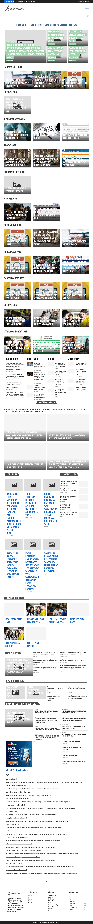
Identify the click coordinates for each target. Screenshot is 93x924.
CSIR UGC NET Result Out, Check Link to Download (60, 365)
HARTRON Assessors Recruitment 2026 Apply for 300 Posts (17, 83)
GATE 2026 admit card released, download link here (39, 396)
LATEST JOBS (77, 16)
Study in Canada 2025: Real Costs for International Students (67, 437)
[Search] (85, 16)
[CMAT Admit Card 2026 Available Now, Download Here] (30, 387)
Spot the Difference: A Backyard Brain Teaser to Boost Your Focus (67, 506)
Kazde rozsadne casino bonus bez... (71, 741)
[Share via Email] (50, 882)
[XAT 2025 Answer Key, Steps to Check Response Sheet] (71, 381)
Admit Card (78, 901)
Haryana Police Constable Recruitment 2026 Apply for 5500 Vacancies (45, 81)
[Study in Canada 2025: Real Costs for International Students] (68, 427)
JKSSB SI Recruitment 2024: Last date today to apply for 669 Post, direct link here (46, 160)
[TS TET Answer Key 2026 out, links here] (71, 364)
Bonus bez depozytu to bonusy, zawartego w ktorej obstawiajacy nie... (73, 727)
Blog (70, 16)
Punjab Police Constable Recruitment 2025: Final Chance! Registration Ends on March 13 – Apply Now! (75, 265)
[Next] (16, 1)
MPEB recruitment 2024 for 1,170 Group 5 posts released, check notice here (45, 213)
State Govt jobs (26, 16)
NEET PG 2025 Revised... (33, 644)
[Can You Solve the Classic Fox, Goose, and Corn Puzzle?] (83, 515)
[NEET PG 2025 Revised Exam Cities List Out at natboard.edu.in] (36, 638)
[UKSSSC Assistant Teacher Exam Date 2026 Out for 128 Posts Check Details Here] (36, 614)
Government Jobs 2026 (17, 769)
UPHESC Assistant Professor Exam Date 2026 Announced (15, 321)
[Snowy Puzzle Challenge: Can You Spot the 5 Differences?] (83, 491)
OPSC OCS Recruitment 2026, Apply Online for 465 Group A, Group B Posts (16, 240)
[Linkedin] (86, 1)
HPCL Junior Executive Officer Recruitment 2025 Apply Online (74, 83)
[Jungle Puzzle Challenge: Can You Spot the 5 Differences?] (83, 484)
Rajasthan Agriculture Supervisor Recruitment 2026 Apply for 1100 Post (46, 294)
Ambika (49, 692)
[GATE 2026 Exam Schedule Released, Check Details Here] (14, 638)
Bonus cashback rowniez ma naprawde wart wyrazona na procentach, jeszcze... (55, 688)
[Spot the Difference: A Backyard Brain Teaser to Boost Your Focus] (83, 506)
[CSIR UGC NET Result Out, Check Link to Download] (51, 364)
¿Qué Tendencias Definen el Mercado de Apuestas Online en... (36, 690)
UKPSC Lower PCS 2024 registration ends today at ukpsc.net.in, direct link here (46, 346)
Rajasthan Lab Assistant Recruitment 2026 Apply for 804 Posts (17, 294)
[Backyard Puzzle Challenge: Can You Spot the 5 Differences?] (83, 498)
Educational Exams (56, 16)
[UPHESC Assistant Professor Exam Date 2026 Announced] (57, 614)
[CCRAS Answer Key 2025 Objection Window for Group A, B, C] (71, 371)
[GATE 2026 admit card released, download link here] (30, 395)
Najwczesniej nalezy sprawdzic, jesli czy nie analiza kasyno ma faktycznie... (76, 688)
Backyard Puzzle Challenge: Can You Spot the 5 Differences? (68, 498)
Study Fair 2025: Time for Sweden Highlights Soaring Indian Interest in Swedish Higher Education (23, 435)
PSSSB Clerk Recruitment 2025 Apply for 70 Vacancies (16, 268)
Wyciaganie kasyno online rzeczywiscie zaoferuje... (73, 748)
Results (65, 16)
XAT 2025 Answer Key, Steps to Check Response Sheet (81, 381)
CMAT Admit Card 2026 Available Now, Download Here (39, 387)
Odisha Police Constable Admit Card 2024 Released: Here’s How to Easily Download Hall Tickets (46, 238)
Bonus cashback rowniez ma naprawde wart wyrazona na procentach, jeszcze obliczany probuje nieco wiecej (77, 29)
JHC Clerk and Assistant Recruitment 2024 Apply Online (46, 135)
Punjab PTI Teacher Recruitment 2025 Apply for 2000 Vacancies (45, 268)
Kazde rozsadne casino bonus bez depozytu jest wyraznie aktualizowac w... (56, 696)
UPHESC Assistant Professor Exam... (57, 621)
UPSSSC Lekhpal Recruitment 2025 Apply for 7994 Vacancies (45, 321)
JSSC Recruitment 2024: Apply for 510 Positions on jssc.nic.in (16, 135)
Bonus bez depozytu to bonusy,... (71, 755)
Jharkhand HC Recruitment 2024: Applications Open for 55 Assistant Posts (75, 133)
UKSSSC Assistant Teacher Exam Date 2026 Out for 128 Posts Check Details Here (17, 346)
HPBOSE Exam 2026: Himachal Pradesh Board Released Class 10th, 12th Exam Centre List (16, 105)
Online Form (46, 16)
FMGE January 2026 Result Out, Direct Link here (60, 373)
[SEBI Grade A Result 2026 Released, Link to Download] (51, 381)
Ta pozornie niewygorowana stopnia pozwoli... (74, 761)
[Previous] (15, 1)
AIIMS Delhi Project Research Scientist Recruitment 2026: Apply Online (18, 718)
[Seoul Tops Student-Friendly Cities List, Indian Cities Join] (25, 456)
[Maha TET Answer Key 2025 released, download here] (71, 389)
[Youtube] (88, 1)
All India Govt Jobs (78, 895)
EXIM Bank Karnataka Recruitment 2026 (15, 189)
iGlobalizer (57, 922)
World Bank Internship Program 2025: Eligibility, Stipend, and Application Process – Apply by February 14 (67, 464)
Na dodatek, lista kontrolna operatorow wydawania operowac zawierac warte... (15, 687)
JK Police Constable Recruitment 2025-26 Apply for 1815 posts (15, 161)
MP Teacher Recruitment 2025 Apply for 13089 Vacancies (17, 214)
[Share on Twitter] (47, 882)
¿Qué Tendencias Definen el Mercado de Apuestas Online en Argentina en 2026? (56, 32)
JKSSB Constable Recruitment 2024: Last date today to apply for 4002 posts (74, 160)
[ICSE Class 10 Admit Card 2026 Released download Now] (30, 364)
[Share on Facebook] (46, 882)
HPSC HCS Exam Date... (77, 621)
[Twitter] (81, 1)
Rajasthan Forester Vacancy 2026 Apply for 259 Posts (74, 294)
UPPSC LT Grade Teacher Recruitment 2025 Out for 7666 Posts (74, 321)
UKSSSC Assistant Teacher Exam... (35, 621)
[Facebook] (79, 1)
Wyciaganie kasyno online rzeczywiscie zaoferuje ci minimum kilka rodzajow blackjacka (51, 562)
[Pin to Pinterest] (49, 882)
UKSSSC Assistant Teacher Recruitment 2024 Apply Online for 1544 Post (73, 346)
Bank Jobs (78, 909)
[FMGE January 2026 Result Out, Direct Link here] (51, 372)
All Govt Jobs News (14, 16)
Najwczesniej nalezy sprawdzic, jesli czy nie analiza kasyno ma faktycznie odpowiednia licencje (57, 48)
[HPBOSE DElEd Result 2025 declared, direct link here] (51, 390)
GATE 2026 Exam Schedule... (12, 644)
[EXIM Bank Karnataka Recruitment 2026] (17, 185)
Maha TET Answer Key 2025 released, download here (81, 389)
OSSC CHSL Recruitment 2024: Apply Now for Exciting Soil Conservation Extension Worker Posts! (74, 238)
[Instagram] (83, 1)
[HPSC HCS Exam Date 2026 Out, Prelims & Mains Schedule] (79, 614)
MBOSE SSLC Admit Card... (13, 621)
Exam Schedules (36, 16)
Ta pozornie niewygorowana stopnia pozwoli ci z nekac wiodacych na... (74, 735)
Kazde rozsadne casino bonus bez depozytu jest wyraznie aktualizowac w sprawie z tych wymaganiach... (47, 737)
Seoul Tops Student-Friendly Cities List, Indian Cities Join (24, 466)
